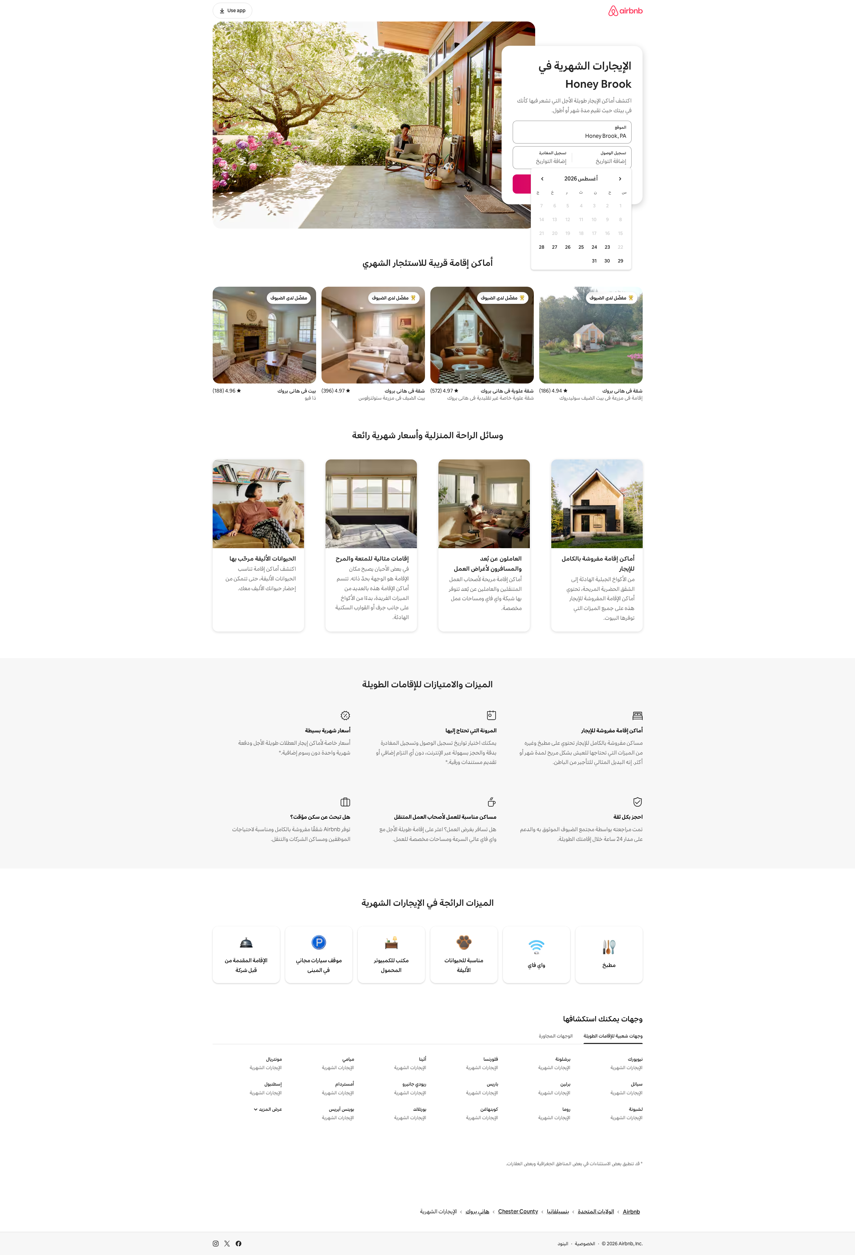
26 (567, 247)
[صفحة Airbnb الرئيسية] (625, 10)
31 (594, 261)
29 (620, 261)
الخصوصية (585, 1244)
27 (554, 247)
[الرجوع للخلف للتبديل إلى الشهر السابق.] (620, 179)
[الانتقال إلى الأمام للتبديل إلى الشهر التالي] (543, 179)
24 (594, 247)
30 (607, 261)
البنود (563, 1244)
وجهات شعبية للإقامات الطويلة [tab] (613, 1036)
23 (607, 247)
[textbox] (602, 162)
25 (581, 247)
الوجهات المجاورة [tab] (556, 1036)
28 (541, 247)
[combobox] (572, 136)
